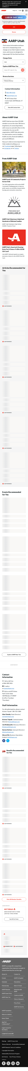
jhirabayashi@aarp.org (9, 727)
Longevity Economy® (7, 1033)
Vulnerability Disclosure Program (11, 1053)
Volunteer (4, 982)
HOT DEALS (8, 909)
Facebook (8, 146)
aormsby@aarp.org (8, 716)
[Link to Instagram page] (13, 1063)
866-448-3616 (10, 92)
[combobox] (14, 70)
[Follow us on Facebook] (3, 740)
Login (20, 10)
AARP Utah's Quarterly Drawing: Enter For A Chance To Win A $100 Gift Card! (13, 249)
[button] (26, 10)
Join (14, 27)
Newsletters (17, 982)
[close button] (26, 14)
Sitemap (4, 1041)
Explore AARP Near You (10, 66)
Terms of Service (6, 1044)
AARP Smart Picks (7, 993)
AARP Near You (6, 997)
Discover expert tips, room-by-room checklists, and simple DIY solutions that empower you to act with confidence (11, 4)
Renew (14, 32)
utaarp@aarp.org (11, 95)
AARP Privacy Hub (13, 1041)
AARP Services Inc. (19, 1006)
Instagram (7, 148)
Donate (4, 978)
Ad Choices (5, 1056)
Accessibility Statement (18, 1044)
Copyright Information (8, 1050)
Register (15, 10)
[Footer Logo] (14, 961)
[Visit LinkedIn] (18, 1063)
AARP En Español (18, 978)
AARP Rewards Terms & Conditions (11, 1047)
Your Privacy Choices (15, 1056)
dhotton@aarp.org (8, 732)
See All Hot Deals (14, 919)
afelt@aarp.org (12, 737)
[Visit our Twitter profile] (7, 740)
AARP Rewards (6, 989)
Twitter (16, 148)
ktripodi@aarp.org (14, 722)
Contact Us (17, 974)
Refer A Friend (18, 985)
